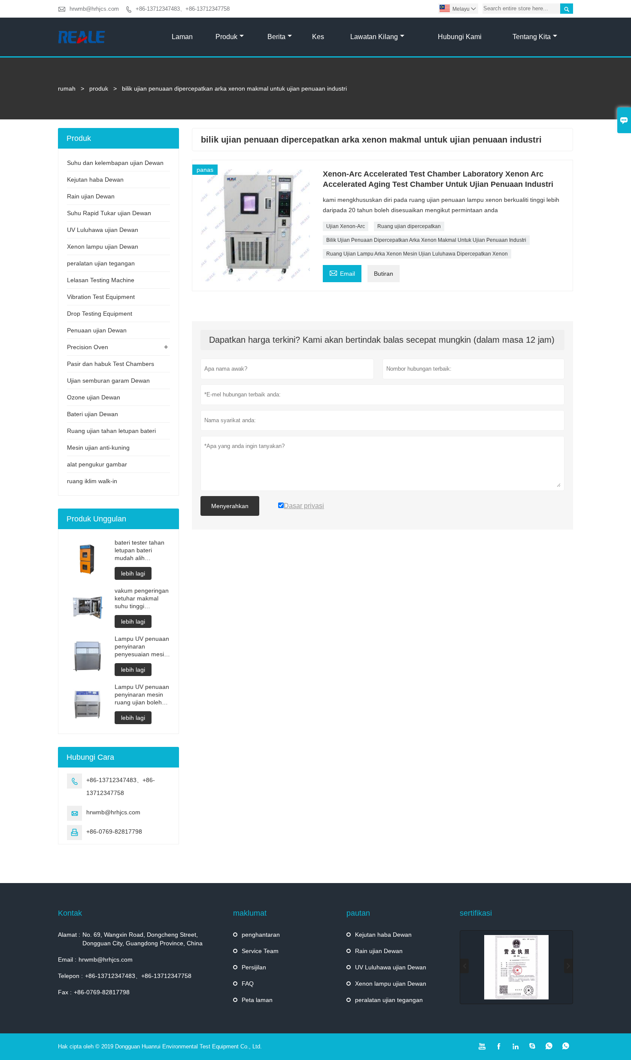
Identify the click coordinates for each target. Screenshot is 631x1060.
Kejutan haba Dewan (95, 179)
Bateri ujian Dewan (92, 414)
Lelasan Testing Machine (100, 280)
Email (342, 272)
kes (318, 36)
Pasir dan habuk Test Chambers (110, 363)
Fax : (65, 992)
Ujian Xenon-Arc (345, 226)
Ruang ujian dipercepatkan (409, 226)
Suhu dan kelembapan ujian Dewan (115, 162)
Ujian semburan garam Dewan (108, 380)
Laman (182, 36)
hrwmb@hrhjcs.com (94, 9)
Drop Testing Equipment (99, 313)
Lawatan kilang (374, 36)
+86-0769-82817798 (114, 831)
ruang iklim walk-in (92, 481)
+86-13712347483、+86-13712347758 (183, 9)
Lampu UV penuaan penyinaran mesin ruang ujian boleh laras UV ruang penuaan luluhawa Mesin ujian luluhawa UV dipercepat (142, 694)
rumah (67, 88)
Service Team (260, 950)
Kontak (70, 913)
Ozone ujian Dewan (93, 397)
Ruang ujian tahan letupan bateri (111, 430)
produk (226, 36)
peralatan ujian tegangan (101, 263)
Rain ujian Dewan (91, 196)
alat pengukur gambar (97, 464)
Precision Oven (87, 347)
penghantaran (261, 934)
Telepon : (70, 975)
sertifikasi (476, 913)
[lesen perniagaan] (516, 967)
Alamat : (69, 934)
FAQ (248, 983)
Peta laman (257, 999)
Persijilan (254, 967)
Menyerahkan (230, 506)
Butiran (383, 273)
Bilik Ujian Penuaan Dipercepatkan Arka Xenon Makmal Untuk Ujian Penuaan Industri (426, 240)
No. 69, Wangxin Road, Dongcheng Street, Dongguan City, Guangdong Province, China (142, 939)
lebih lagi (133, 573)
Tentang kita (532, 36)
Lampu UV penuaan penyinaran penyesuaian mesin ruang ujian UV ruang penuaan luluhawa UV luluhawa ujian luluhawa (142, 646)
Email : (67, 959)
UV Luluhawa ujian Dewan (102, 229)
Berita (276, 36)
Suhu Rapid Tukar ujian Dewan (109, 213)
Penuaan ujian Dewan (97, 330)
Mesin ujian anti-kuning (98, 447)
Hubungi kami (460, 36)
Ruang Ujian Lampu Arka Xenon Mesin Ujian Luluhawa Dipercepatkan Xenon (417, 254)
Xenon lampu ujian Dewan (102, 246)
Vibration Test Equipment (101, 296)
